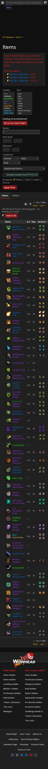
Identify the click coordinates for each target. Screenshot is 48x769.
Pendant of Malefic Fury (17, 614)
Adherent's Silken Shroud (18, 452)
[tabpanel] (24, 423)
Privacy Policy (37, 744)
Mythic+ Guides (10, 688)
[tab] (5, 195)
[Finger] (24, 103)
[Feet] (24, 101)
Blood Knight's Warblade (18, 297)
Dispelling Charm (16, 519)
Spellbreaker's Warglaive (18, 607)
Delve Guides (9, 679)
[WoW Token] (9, 113)
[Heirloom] (9, 110)
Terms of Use (24, 749)
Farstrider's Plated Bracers (18, 376)
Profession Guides (12, 693)
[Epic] (9, 103)
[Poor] (9, 94)
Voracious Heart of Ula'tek (16, 394)
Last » (42, 205)
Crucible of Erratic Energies (16, 527)
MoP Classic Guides (35, 670)
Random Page (10, 744)
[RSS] (36, 755)
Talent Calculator (11, 702)
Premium (24, 744)
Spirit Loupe (17, 478)
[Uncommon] (9, 98)
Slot (28, 179)
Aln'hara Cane (18, 263)
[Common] (9, 96)
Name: (6, 128)
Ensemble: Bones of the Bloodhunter (18, 545)
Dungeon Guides (33, 684)
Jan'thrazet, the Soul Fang (18, 501)
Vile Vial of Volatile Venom (18, 228)
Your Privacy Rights (30, 739)
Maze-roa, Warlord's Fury (18, 437)
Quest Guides (31, 693)
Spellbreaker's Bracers (18, 355)
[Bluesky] (22, 755)
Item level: (8, 136)
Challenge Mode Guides (35, 711)
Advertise (13, 739)
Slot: (19, 90)
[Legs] (24, 113)
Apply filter (9, 187)
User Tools (25, 734)
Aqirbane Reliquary (16, 404)
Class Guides (9, 675)
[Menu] (2, 2)
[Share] (45, 2)
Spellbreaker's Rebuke (18, 592)
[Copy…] (26, 204)
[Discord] (12, 755)
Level (36, 179)
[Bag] (24, 96)
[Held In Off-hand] (24, 110)
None (19, 179)
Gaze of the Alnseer (17, 305)
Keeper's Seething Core (18, 339)
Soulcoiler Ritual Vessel (17, 485)
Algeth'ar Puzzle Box (17, 599)
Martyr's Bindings (16, 493)
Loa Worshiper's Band (17, 511)
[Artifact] (9, 108)
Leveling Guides (11, 684)
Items (18, 37)
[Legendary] (9, 106)
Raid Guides (9, 697)
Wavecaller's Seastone (17, 347)
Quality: (6, 90)
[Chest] (24, 98)
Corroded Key (18, 445)
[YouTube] (31, 755)
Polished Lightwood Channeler (16, 470)
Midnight (7, 711)
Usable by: (8, 154)
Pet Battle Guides (33, 702)
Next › (35, 205)
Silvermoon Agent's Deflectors (17, 460)
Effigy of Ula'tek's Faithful (15, 584)
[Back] (24, 94)
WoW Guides (9, 670)
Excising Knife (18, 567)
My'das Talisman (19, 74)
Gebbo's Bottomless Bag (17, 237)
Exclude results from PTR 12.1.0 (22, 174)
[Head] (24, 108)
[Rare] (9, 101)
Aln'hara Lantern (15, 321)
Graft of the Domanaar (17, 633)
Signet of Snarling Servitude (16, 385)
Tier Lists (7, 707)
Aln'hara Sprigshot (16, 560)
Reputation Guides (34, 697)
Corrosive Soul (18, 370)
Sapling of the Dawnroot (18, 289)
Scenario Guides (32, 707)
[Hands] (24, 106)
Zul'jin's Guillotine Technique (16, 280)
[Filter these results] (30, 204)
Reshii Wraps (17, 537)
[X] (17, 755)
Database (9, 37)
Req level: (7, 145)
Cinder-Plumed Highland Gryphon (18, 624)
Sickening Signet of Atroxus (16, 330)
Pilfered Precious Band (18, 575)
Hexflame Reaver (16, 420)
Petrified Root (18, 553)
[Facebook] (26, 755)
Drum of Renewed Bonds (16, 271)
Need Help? (11, 734)
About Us (37, 734)
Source (6, 182)
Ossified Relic (18, 363)
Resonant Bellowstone (17, 412)
